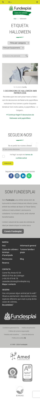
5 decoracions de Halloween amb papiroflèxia (20, 92)
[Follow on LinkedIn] (23, 175)
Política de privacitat (28, 328)
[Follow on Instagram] (17, 175)
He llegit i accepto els (21, 156)
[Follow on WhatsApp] (29, 175)
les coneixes (7, 305)
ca (9, 2)
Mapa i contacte (9, 284)
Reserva (5, 263)
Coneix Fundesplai (13, 231)
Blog (22, 259)
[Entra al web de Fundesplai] (20, 319)
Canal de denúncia (28, 334)
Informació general (28, 245)
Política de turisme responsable (19, 331)
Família (24, 87)
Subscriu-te (7, 163)
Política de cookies (18, 338)
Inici (15, 19)
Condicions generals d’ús (11, 328)
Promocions (7, 259)
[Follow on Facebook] (11, 175)
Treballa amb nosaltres (11, 334)
